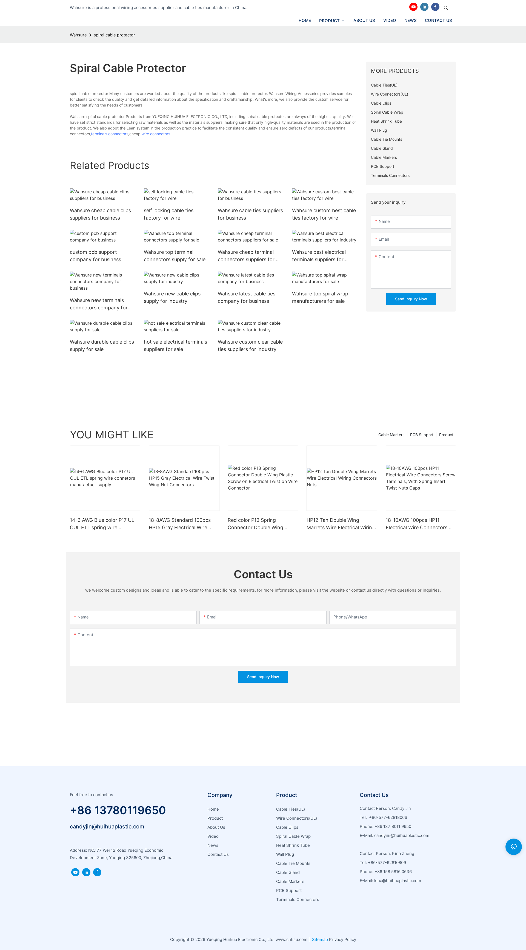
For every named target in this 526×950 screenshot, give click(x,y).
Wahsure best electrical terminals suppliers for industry (319, 256)
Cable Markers (391, 434)
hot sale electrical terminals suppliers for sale (175, 345)
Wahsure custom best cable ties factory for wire (324, 214)
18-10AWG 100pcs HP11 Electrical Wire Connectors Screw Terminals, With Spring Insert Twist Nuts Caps (420, 524)
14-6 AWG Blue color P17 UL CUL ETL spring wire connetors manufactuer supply (102, 524)
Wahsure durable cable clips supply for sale (102, 345)
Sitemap (319, 939)
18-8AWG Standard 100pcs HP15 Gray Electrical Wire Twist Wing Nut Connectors (181, 524)
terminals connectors (109, 133)
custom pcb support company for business (95, 255)
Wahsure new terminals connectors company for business (99, 304)
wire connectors (156, 133)
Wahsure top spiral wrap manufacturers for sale (320, 297)
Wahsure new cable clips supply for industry (172, 297)
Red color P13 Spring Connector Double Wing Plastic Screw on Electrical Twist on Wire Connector (258, 524)
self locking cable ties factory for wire (168, 214)
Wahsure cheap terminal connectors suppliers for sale (246, 256)
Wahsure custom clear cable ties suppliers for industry (250, 345)
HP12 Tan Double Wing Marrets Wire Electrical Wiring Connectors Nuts (341, 524)
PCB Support (421, 434)
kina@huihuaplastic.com (398, 880)
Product (446, 434)
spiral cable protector (114, 35)
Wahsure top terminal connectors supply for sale (174, 255)
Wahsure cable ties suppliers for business (250, 214)
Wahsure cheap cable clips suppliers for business (100, 214)
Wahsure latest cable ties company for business (246, 297)
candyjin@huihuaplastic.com (107, 826)
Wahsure (78, 35)
